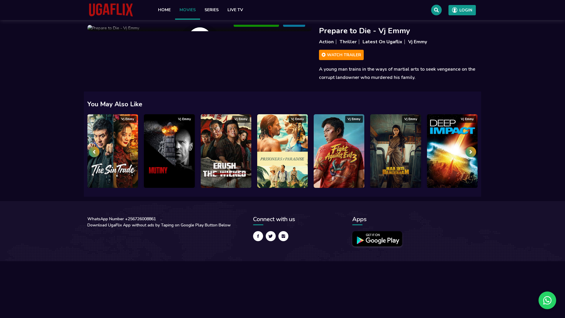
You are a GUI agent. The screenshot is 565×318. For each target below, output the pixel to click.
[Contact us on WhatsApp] (547, 300)
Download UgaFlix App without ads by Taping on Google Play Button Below (159, 225)
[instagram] (283, 236)
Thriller (348, 42)
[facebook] (258, 236)
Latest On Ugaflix (382, 42)
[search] (436, 10)
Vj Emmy (417, 42)
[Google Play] (377, 238)
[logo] (110, 10)
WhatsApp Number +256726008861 (121, 219)
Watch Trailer (343, 55)
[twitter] (271, 236)
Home (164, 10)
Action (326, 42)
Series (212, 10)
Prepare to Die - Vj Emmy (364, 31)
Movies (188, 10)
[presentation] (94, 152)
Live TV (235, 10)
